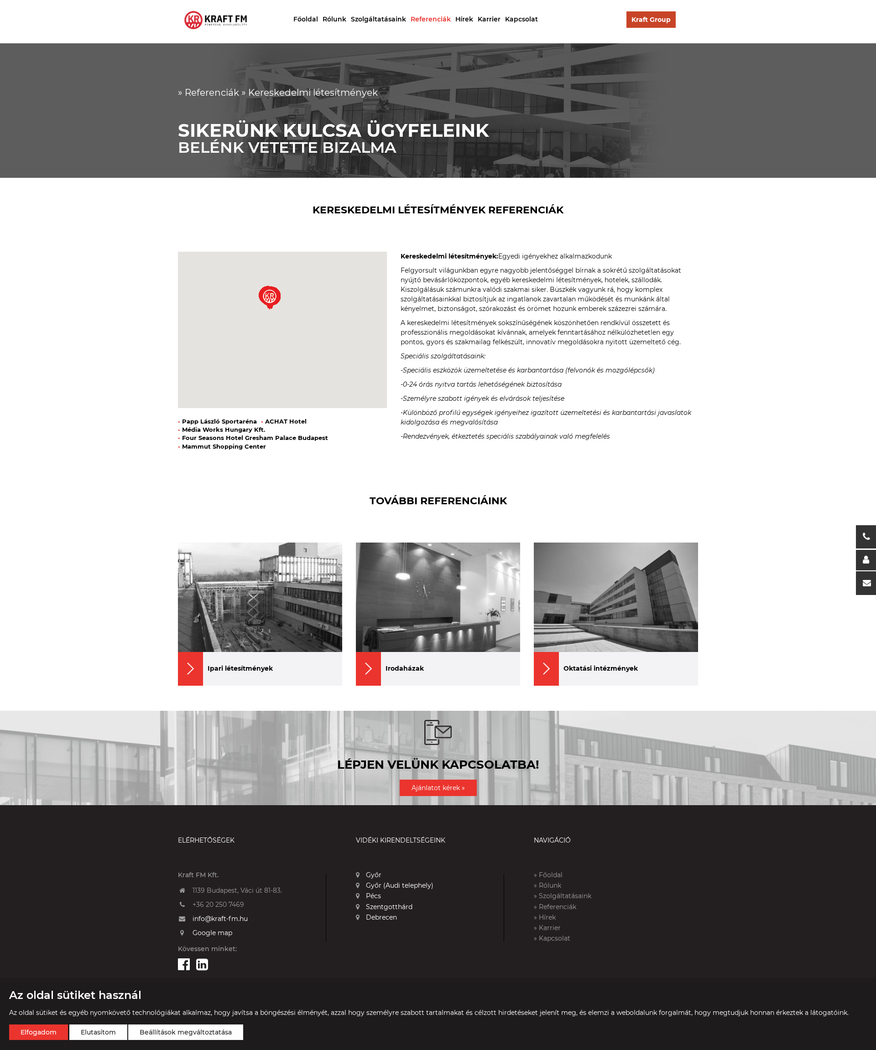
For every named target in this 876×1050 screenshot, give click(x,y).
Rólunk (334, 19)
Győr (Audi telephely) (398, 885)
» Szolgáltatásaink (562, 896)
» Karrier (547, 928)
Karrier (489, 19)
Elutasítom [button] (98, 1032)
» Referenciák (555, 907)
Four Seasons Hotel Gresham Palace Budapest (253, 437)
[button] (270, 298)
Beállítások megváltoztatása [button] (186, 1032)
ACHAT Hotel (284, 421)
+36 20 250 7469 (218, 904)
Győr (372, 875)
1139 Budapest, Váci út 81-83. (237, 890)
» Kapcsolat (552, 938)
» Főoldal (548, 875)
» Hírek (545, 917)
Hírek (464, 19)
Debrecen (380, 917)
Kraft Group (651, 20)
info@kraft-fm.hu (220, 919)
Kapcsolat (521, 19)
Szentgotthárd (388, 907)
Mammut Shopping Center (222, 446)
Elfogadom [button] (39, 1032)
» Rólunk (547, 885)
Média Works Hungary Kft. (221, 429)
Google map (212, 933)
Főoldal (305, 19)
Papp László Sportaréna (217, 421)
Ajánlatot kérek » (438, 788)
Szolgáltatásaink (378, 19)
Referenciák (431, 19)
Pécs (372, 896)
